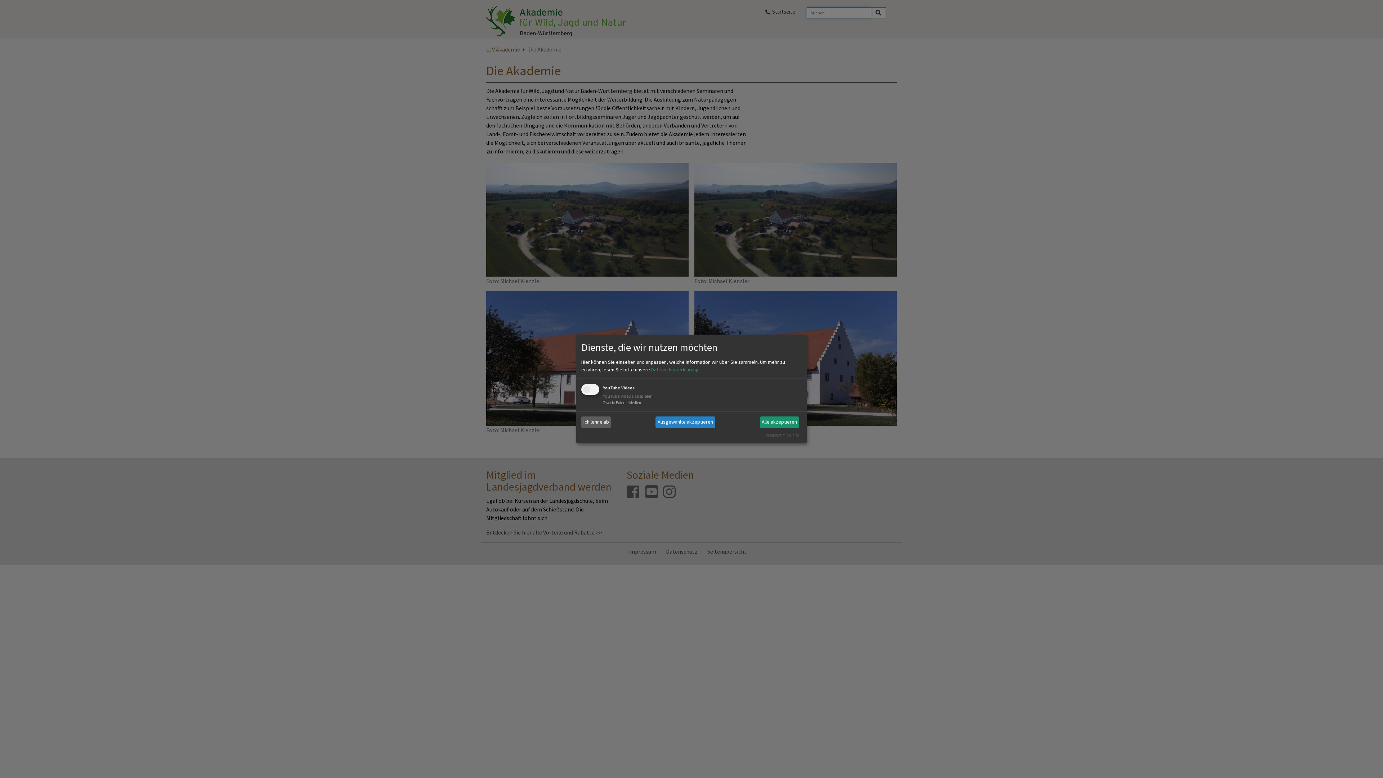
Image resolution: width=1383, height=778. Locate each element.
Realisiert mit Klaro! (782, 435)
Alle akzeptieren (779, 422)
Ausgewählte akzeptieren (685, 422)
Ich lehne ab (596, 422)
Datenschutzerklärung (675, 369)
